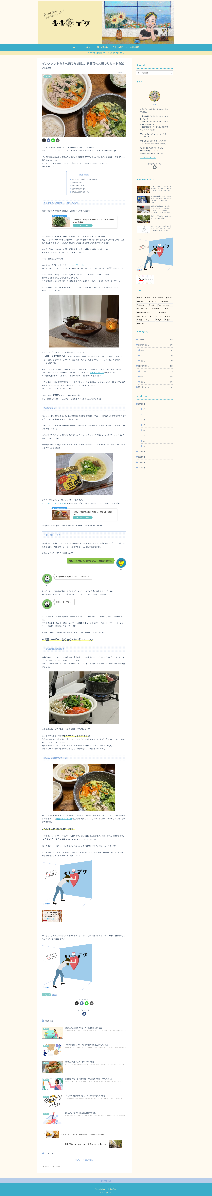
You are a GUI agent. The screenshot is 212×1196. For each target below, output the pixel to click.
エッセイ (47, 995)
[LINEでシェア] (53, 140)
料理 (55, 995)
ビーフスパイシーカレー (76, 265)
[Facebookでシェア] (48, 140)
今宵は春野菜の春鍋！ (79, 189)
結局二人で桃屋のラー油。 (81, 192)
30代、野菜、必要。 (79, 185)
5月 (144, 425)
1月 (144, 446)
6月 (144, 419)
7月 (144, 414)
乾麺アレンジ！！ (78, 182)
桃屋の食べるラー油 (64, 818)
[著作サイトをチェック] (84, 1014)
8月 (144, 409)
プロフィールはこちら (148, 157)
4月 (144, 430)
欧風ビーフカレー (97, 372)
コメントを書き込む (84, 1160)
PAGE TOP (107, 1180)
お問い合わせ (112, 1189)
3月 (144, 435)
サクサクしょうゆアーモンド (53, 503)
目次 (81, 174)
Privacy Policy (100, 1189)
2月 (144, 441)
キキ (154, 104)
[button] (58, 140)
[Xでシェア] (44, 140)
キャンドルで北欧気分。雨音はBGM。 (85, 179)
